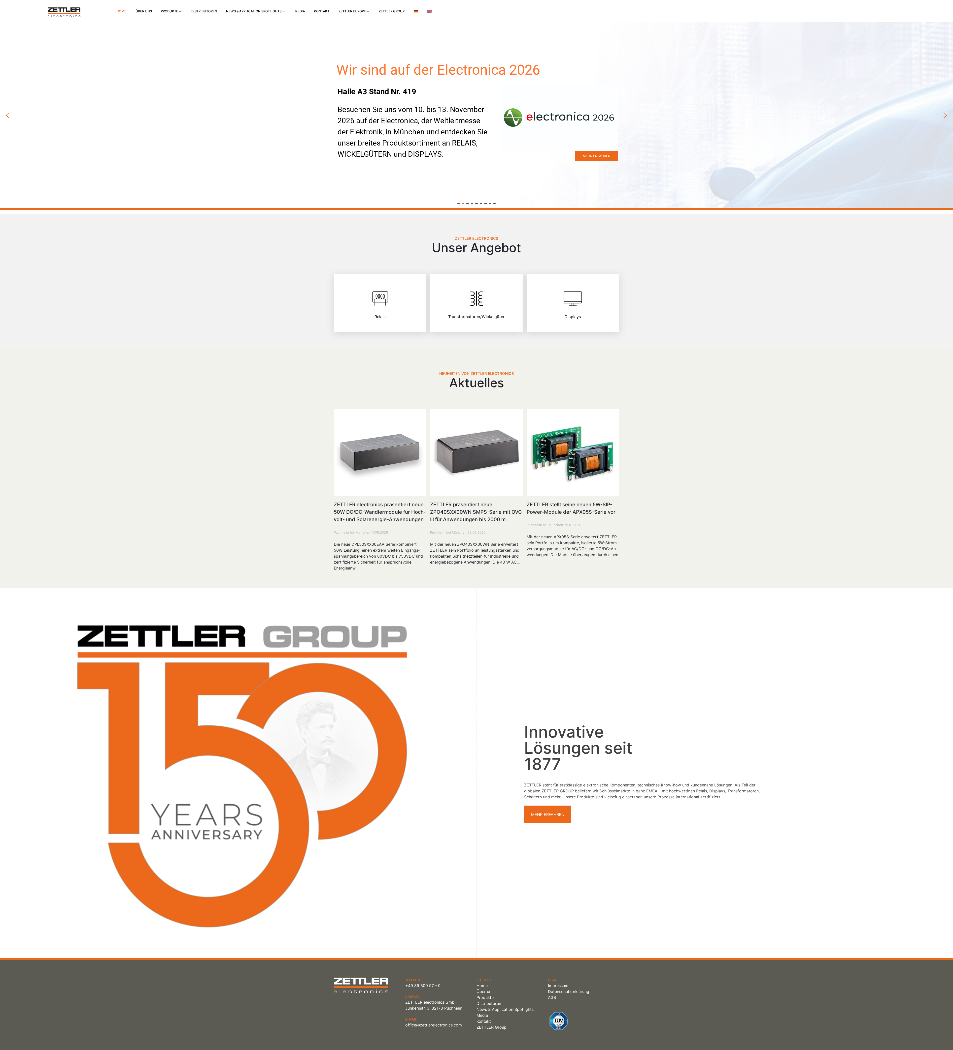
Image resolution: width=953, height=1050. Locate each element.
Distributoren (204, 11)
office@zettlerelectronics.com (433, 1024)
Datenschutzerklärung (568, 991)
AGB (552, 997)
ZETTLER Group (392, 11)
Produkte (169, 11)
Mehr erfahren (547, 814)
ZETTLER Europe (352, 11)
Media (300, 11)
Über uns (144, 11)
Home (121, 11)
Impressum (558, 985)
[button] (8, 115)
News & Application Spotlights (253, 11)
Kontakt (321, 11)
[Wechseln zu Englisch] (429, 11)
